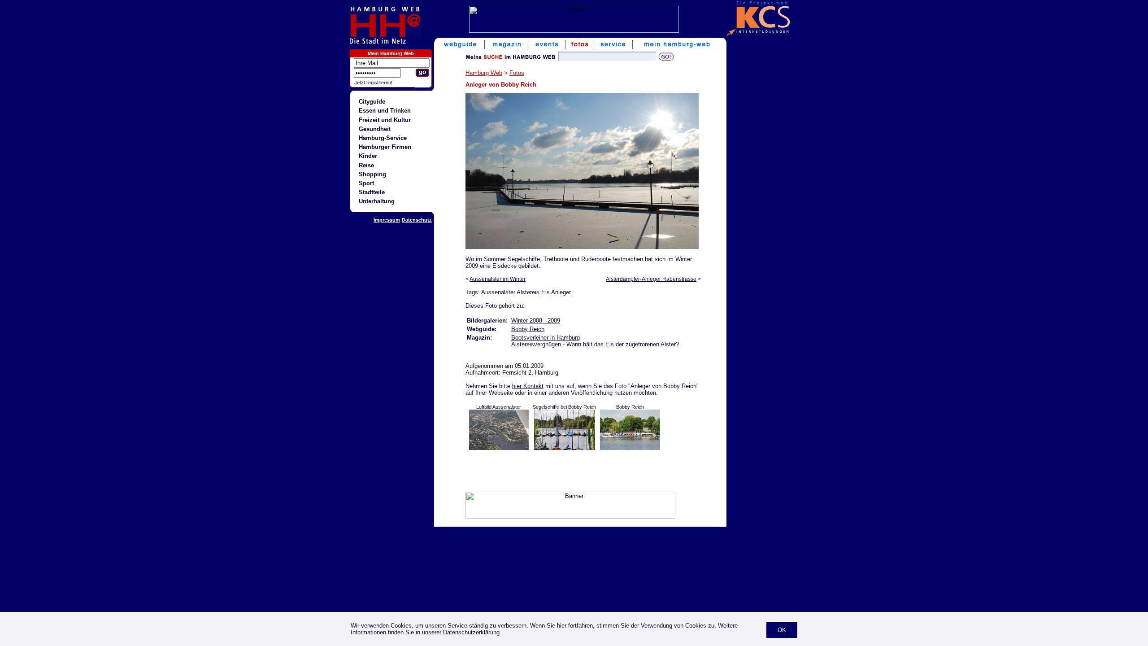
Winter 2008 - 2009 (535, 320)
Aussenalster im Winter (498, 279)
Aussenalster (498, 292)
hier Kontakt (528, 386)
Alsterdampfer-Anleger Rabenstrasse (651, 279)
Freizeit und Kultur (385, 120)
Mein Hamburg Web (391, 53)
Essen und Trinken (385, 110)
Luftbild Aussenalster (498, 407)
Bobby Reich (527, 329)
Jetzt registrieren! (373, 82)
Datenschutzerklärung (471, 632)
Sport (366, 183)
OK (782, 630)
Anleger (561, 292)
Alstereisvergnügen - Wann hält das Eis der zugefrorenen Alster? (595, 344)
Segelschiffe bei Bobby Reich (564, 407)
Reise (366, 165)
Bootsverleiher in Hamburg (545, 337)
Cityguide (372, 101)
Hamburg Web (483, 73)
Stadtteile (372, 192)
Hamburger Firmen (385, 147)
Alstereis (528, 292)
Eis (545, 292)
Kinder (368, 156)
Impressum (387, 220)
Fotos (516, 73)
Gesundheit (375, 129)
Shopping (372, 174)
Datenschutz (417, 220)
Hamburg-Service (383, 138)
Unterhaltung (377, 201)
